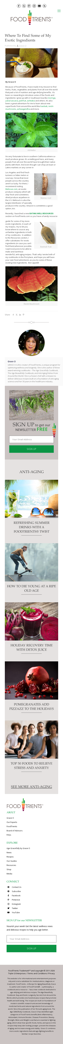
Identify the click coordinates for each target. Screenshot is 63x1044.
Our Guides (12, 861)
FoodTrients (12, 826)
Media (9, 873)
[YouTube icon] (39, 6)
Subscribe (16, 891)
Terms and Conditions (37, 973)
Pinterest (15, 899)
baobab (43, 106)
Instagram (16, 904)
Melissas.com (11, 189)
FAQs (9, 835)
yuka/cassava (11, 100)
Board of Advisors (15, 830)
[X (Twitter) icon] (24, 6)
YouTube (15, 912)
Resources (11, 865)
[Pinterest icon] (29, 6)
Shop (9, 869)
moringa (51, 98)
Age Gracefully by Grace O (18, 848)
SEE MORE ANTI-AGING (31, 787)
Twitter (14, 908)
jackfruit (22, 100)
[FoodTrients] (31, 17)
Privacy (51, 973)
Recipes (10, 856)
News (9, 852)
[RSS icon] (44, 6)
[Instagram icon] (34, 6)
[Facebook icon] (19, 6)
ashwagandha (23, 109)
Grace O (22, 45)
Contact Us (16, 887)
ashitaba (31, 100)
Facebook (16, 895)
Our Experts (12, 822)
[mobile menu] (59, 10)
